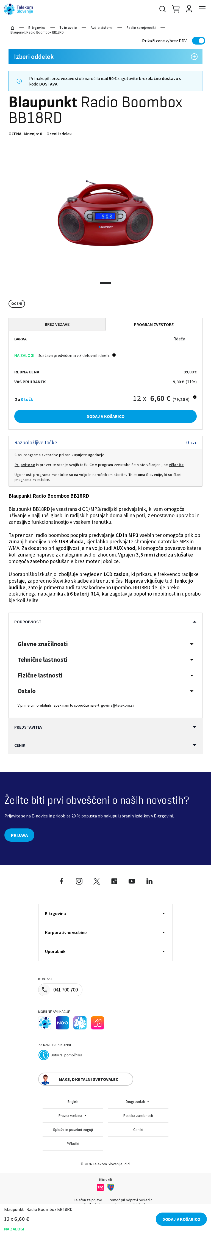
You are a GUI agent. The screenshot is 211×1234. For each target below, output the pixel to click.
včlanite (176, 464)
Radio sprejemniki (141, 27)
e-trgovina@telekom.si (114, 705)
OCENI (16, 303)
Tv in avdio (68, 27)
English (73, 1101)
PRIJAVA (19, 835)
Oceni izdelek (59, 133)
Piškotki (73, 1143)
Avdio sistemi (102, 27)
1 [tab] (105, 283)
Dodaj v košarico (105, 416)
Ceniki (138, 1129)
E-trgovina (37, 27)
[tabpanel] (105, 213)
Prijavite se (25, 464)
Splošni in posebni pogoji (73, 1129)
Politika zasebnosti (138, 1115)
